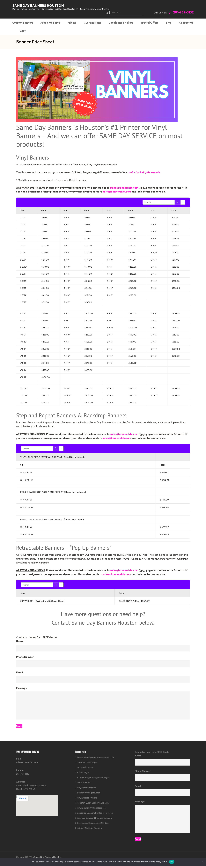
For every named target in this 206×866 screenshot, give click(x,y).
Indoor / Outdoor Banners (89, 828)
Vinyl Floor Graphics (86, 787)
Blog (169, 22)
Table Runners (84, 782)
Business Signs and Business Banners (94, 817)
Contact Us (186, 22)
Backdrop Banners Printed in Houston (95, 812)
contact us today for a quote (144, 172)
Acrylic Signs (83, 772)
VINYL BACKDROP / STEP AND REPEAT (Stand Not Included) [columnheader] (52, 456)
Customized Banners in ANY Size (93, 823)
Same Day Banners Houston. (48, 857)
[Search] (177, 202)
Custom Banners (22, 22)
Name (19, 641)
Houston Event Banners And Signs (93, 802)
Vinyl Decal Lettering (87, 797)
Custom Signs (92, 22)
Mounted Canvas (85, 767)
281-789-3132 (183, 12)
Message (21, 688)
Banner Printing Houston (88, 792)
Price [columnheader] (43, 210)
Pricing (72, 22)
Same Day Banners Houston (38, 5)
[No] (202, 861)
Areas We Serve (50, 22)
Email (19, 672)
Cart (23, 30)
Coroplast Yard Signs (87, 762)
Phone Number (25, 656)
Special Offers (149, 22)
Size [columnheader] (22, 210)
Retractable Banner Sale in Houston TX (95, 757)
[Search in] (182, 202)
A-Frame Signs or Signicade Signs (93, 777)
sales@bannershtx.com (124, 187)
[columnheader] (173, 457)
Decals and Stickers (120, 22)
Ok (171, 862)
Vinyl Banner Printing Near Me (91, 807)
